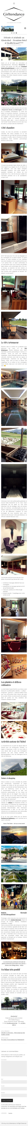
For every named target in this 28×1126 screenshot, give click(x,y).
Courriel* (3, 1085)
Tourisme (10, 1113)
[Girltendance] (14, 20)
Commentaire (3, 1059)
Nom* (2, 1079)
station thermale (16, 920)
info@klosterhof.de (12, 1023)
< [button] (3, 28)
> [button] (25, 28)
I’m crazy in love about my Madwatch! (12, 1039)
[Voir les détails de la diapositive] (7, 28)
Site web (3, 1092)
